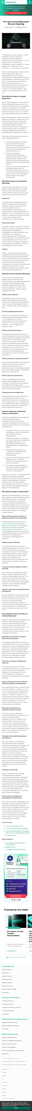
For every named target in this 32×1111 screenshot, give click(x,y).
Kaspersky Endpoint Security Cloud (10, 1025)
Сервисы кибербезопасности (9, 1037)
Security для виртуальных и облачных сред (13, 1050)
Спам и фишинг (11, 835)
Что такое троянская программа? (17, 828)
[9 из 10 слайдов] (23, 958)
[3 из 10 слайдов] (11, 958)
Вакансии (3, 1092)
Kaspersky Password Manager (9, 989)
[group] (16, 934)
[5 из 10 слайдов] (15, 958)
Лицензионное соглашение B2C (8, 1064)
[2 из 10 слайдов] (9, 958)
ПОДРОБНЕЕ (11, 951)
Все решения (5, 992)
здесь (15, 1105)
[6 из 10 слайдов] (17, 958)
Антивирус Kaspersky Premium (16, 849)
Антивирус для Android (7, 1001)
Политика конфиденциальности (8, 1061)
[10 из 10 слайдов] (25, 958)
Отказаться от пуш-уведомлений (8, 1098)
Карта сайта (4, 1088)
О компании (4, 1072)
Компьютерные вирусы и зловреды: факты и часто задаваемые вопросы (18, 832)
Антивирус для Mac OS (8, 1004)
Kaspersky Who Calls (7, 986)
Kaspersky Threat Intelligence (9, 1047)
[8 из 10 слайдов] (21, 958)
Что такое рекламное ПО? (14, 826)
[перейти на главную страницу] (11, 2)
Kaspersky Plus (19, 529)
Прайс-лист (4, 1095)
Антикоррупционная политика (20, 1061)
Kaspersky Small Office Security (9, 1022)
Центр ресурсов (5, 1082)
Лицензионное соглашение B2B (20, 1064)
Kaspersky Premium (7, 529)
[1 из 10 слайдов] (7, 958)
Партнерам (4, 1075)
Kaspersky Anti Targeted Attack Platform (12, 1040)
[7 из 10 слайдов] (19, 958)
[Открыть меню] (2, 2)
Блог (3, 1079)
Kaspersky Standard (7, 969)
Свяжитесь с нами (5, 1069)
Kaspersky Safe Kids (7, 982)
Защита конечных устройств (9, 1044)
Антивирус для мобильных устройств (11, 1007)
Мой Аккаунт (29, 3)
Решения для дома (8, 966)
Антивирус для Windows (8, 1010)
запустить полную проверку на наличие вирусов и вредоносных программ (14, 523)
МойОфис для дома (7, 979)
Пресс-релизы (4, 1085)
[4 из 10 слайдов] (13, 958)
